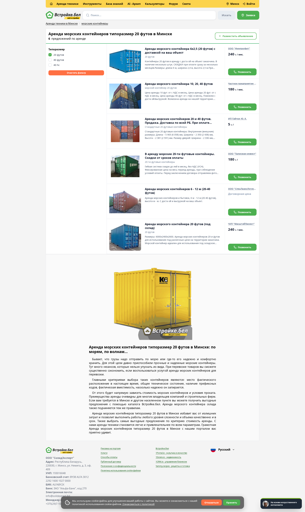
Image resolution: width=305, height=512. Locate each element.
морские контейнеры (94, 23)
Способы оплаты (109, 457)
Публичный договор (111, 461)
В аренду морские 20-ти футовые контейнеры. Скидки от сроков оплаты (180, 156)
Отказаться (211, 502)
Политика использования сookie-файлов (121, 470)
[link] (248, 15)
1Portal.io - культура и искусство (171, 452)
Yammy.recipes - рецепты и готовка (173, 466)
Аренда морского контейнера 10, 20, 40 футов (179, 84)
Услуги (104, 452)
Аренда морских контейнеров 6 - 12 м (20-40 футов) (177, 191)
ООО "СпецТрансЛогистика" (242, 188)
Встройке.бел (162, 448)
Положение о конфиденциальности (118, 466)
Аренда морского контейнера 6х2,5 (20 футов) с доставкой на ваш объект (180, 50)
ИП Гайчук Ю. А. (237, 118)
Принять (231, 502)
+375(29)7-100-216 (57, 503)
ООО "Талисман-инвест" (242, 153)
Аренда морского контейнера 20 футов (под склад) (177, 226)
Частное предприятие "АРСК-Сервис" (242, 83)
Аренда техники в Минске (62, 23)
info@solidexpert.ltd (58, 496)
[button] (236, 36)
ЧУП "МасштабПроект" (241, 223)
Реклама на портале (111, 448)
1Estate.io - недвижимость (168, 457)
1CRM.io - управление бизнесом (171, 461)
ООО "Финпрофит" (239, 48)
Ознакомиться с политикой (138, 504)
